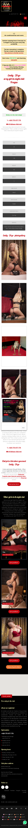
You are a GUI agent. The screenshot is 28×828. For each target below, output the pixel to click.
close (23, 427)
